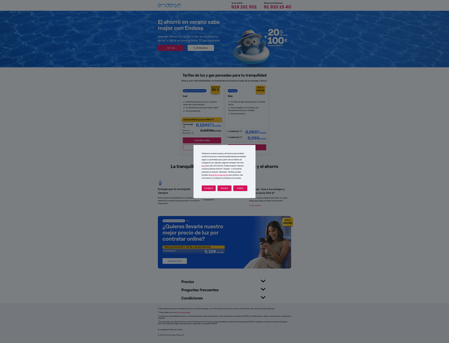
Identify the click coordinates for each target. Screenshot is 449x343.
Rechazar (224, 188)
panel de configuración (219, 175)
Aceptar (240, 188)
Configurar (208, 188)
